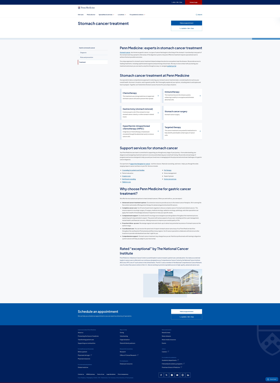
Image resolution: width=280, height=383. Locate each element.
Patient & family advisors (127, 343)
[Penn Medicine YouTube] (177, 375)
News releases (166, 336)
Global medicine (83, 367)
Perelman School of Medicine (171, 367)
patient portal (171, 66)
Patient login (193, 2)
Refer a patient (82, 352)
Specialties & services (105, 14)
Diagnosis (83, 52)
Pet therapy (167, 170)
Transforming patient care (86, 339)
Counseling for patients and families (133, 170)
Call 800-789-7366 (187, 28)
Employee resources (126, 364)
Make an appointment (186, 23)
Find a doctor (91, 14)
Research (123, 352)
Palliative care (126, 182)
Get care (80, 14)
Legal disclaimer (111, 374)
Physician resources (84, 359)
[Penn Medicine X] (166, 375)
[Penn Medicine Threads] (182, 375)
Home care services (170, 179)
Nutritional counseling (129, 179)
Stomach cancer (125, 52)
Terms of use (100, 374)
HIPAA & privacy (90, 374)
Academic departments (169, 360)
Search (200, 14)
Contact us (81, 374)
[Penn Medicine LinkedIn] (188, 375)
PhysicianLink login (84, 355)
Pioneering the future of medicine (88, 336)
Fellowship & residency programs (172, 364)
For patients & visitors (136, 14)
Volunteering (124, 336)
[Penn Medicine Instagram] (172, 375)
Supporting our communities (86, 343)
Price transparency (123, 374)
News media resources (169, 339)
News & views (166, 332)
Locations (121, 14)
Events (164, 343)
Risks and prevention (86, 57)
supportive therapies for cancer (140, 164)
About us (80, 332)
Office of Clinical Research (128, 355)
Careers (164, 352)
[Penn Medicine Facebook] (161, 375)
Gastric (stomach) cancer (87, 48)
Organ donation (125, 339)
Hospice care (126, 176)
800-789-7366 (177, 2)
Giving (122, 332)
